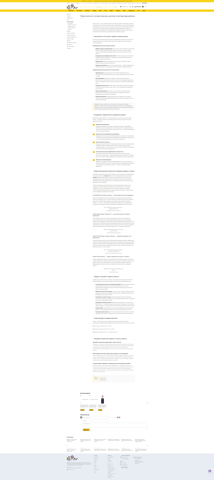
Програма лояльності (132, 3)
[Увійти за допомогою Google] (119, 417)
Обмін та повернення (112, 3)
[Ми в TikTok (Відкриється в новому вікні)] (146, 3)
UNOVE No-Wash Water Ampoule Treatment (113, 253)
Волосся (87, 10)
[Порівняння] (132, 6)
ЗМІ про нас (138, 3)
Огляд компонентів (71, 27)
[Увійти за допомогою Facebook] (117, 417)
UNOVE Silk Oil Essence (113, 272)
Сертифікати (77, 3)
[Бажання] (130, 6)
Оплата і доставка (103, 3)
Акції (124, 10)
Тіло (105, 10)
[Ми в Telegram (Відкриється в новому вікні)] (145, 3)
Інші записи (70, 437)
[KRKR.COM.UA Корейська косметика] (72, 457)
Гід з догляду (70, 23)
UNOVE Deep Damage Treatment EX (114, 232)
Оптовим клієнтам (96, 3)
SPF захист (79, 10)
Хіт (138, 10)
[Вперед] (147, 403)
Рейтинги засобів (71, 26)
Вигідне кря (131, 10)
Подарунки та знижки (72, 24)
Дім (100, 10)
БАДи (111, 10)
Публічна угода (120, 3)
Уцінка (144, 10)
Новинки (69, 29)
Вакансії (125, 3)
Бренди (118, 10)
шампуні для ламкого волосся (100, 185)
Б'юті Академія (85, 3)
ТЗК (81, 3)
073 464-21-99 (125, 6)
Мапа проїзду (137, 463)
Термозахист (99, 135)
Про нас (72, 3)
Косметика (71, 10)
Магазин (68, 3)
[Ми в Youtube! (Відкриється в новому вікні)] (142, 3)
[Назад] (80, 403)
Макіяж (94, 10)
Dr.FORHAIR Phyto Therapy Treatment (114, 210)
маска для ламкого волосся (104, 190)
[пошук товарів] (116, 7)
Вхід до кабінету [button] (111, 457)
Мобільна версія (70, 469)
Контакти (69, 48)
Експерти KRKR (70, 46)
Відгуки (90, 3)
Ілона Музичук (103, 378)
